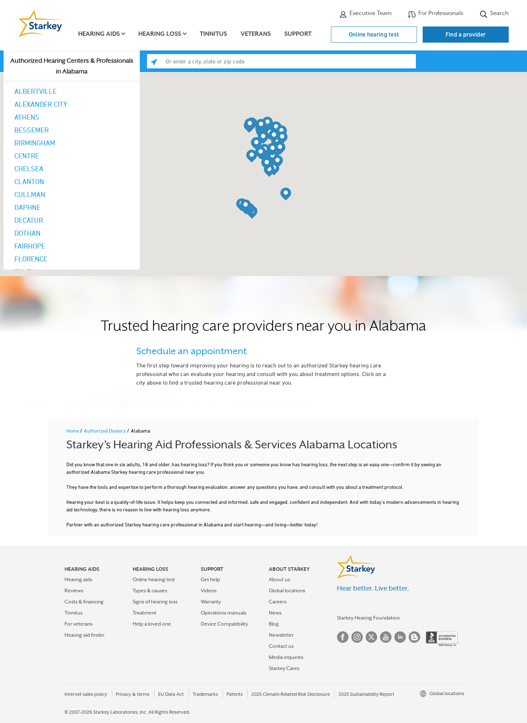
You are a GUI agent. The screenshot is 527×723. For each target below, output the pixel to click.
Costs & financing (84, 601)
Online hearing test (374, 34)
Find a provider (466, 34)
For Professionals (440, 13)
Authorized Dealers (105, 431)
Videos (209, 590)
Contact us (281, 646)
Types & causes (150, 590)
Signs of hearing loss (155, 601)
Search (499, 13)
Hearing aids (78, 579)
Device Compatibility (224, 624)
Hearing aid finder (85, 635)
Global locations (287, 590)
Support (298, 33)
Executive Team (369, 13)
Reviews (74, 590)
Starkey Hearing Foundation (368, 618)
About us (279, 579)
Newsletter (281, 635)
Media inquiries (286, 657)
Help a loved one (152, 624)
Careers (277, 601)
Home (73, 431)
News (275, 613)
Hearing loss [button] (159, 33)
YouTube (385, 637)
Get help (210, 579)
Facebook (342, 637)
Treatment (144, 613)
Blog (274, 624)
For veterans (78, 624)
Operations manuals (223, 613)
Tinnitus (213, 33)
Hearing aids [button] (99, 33)
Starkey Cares (284, 668)
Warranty (211, 601)
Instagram (357, 637)
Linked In (400, 637)
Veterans (256, 33)
